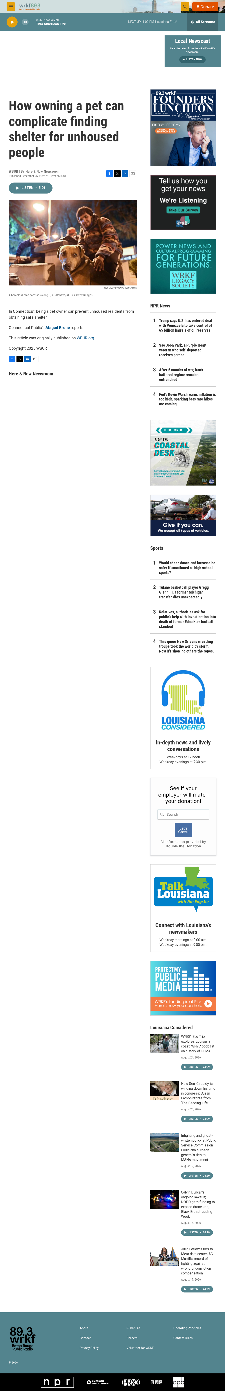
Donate (207, 6)
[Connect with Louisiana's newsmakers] (183, 890)
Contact (85, 1338)
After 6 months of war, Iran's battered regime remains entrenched (181, 374)
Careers (132, 1338)
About (84, 1328)
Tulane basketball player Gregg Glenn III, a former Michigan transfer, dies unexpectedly (184, 592)
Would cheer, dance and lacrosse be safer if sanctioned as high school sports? (187, 568)
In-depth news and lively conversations (183, 745)
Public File (133, 1328)
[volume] (25, 22)
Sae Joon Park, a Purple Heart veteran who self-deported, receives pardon (183, 350)
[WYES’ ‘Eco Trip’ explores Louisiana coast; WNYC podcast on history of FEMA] (164, 1043)
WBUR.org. (86, 338)
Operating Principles (187, 1328)
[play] (12, 22)
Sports (156, 548)
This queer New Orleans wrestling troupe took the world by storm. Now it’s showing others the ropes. (186, 646)
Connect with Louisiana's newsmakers (183, 928)
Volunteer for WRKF (140, 1348)
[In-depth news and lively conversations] (183, 700)
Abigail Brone (57, 327)
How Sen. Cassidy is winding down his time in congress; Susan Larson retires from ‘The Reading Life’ (198, 1093)
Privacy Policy (89, 1348)
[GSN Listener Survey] (183, 202)
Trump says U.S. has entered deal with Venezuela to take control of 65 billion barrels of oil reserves (185, 325)
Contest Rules (183, 1338)
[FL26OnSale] (183, 128)
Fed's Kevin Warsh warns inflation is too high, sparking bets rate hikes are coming (187, 399)
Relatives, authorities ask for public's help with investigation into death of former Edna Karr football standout (187, 619)
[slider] (32, 22)
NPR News (160, 306)
